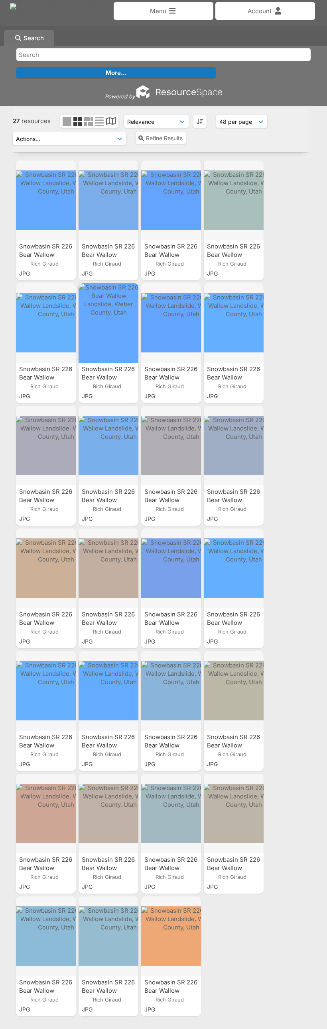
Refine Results (164, 138)
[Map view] (111, 122)
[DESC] (200, 121)
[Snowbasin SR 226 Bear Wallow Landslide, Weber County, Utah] (46, 200)
